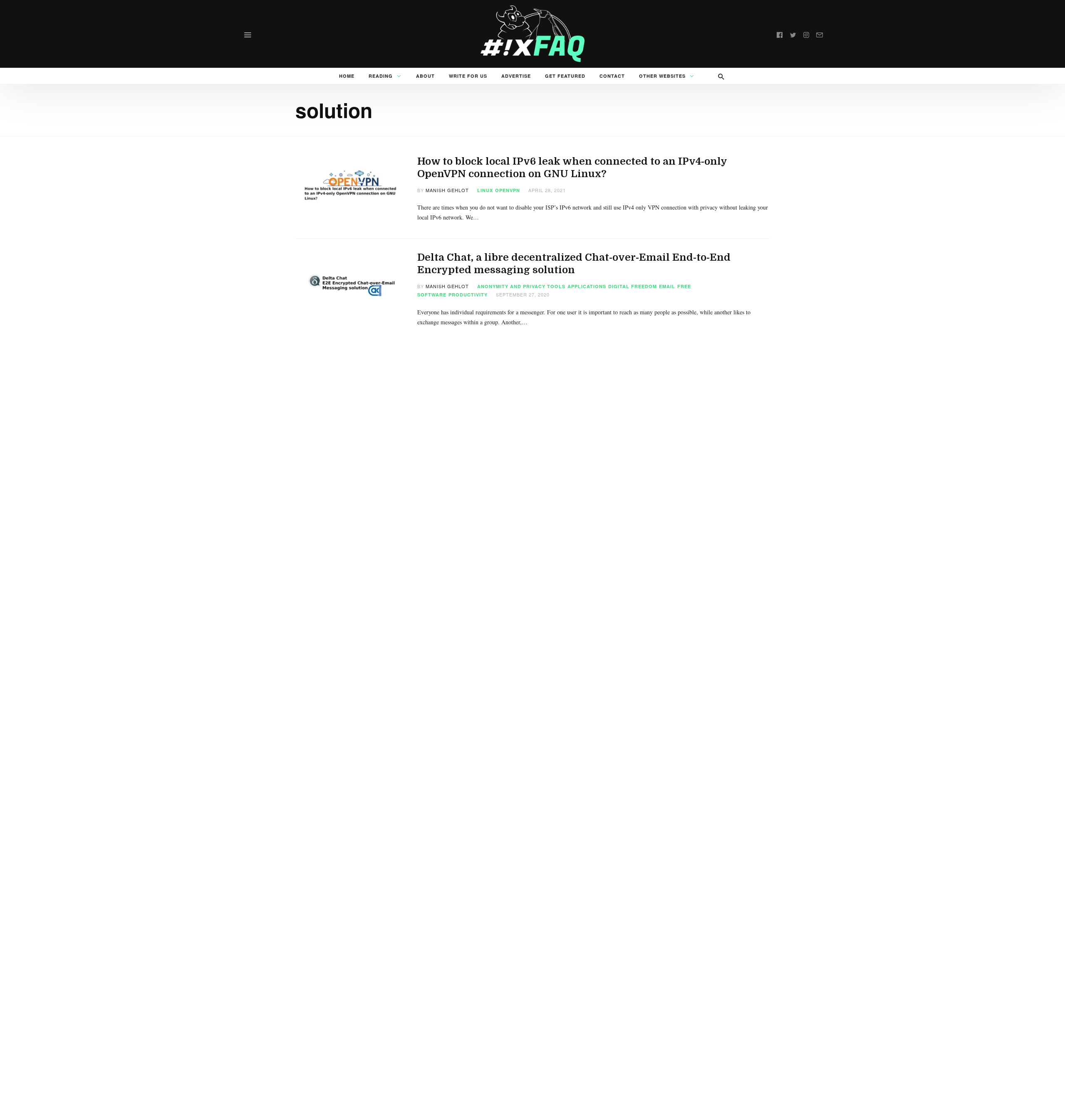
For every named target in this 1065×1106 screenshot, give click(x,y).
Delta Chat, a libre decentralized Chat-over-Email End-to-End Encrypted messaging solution (574, 264)
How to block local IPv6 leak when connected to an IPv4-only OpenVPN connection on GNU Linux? (572, 168)
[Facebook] (780, 34)
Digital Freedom (632, 286)
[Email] (820, 34)
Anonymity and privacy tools (521, 286)
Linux (485, 190)
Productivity (468, 294)
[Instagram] (806, 34)
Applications (586, 286)
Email (667, 286)
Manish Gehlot (447, 190)
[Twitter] (793, 34)
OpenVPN (507, 190)
